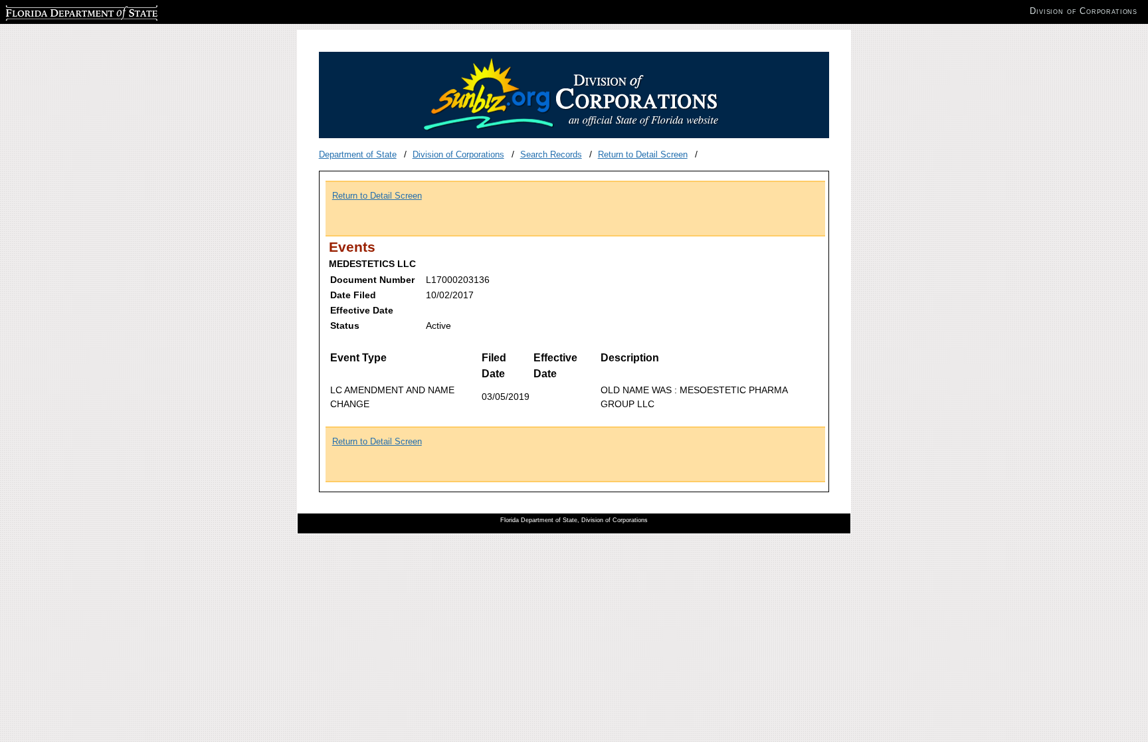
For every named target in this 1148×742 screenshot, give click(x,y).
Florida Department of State (58, 11)
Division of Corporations (458, 154)
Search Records (551, 154)
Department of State (358, 154)
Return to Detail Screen (643, 154)
